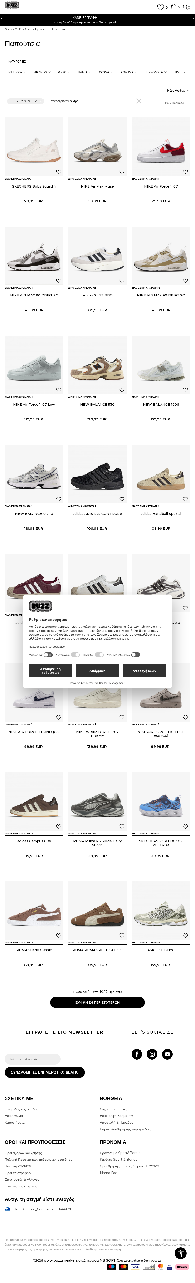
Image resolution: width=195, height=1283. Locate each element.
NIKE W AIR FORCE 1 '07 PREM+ (97, 734)
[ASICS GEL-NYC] (161, 910)
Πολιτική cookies (18, 1166)
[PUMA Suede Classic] (34, 910)
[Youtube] (167, 1054)
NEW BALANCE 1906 (161, 404)
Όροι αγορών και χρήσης (23, 1153)
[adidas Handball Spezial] (161, 474)
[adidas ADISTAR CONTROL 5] (97, 474)
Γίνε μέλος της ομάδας (21, 1109)
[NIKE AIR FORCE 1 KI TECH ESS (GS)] (161, 692)
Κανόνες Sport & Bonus (118, 1159)
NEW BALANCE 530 (97, 404)
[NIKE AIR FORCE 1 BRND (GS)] (34, 692)
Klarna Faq (108, 1173)
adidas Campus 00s (34, 841)
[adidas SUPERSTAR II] (34, 583)
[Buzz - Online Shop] (12, 6)
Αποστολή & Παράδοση (118, 1122)
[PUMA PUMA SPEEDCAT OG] (97, 910)
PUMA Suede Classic (34, 950)
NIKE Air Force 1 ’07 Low (34, 404)
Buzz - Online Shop (18, 29)
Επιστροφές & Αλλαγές (22, 1179)
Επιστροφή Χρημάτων (116, 1116)
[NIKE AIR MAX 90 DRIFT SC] (34, 256)
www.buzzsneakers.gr (63, 1260)
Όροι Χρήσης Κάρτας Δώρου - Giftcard (129, 1166)
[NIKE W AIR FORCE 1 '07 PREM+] (97, 692)
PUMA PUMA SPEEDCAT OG (97, 950)
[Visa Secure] (169, 1267)
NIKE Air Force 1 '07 (161, 186)
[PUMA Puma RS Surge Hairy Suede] (97, 801)
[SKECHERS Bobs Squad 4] (34, 146)
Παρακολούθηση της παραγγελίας (125, 1129)
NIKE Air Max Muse (97, 186)
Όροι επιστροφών (18, 1173)
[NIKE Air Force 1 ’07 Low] (34, 365)
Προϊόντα (41, 29)
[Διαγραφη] (138, 100)
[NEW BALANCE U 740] (34, 474)
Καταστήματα (15, 1122)
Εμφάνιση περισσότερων (97, 1002)
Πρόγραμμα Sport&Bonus (120, 1153)
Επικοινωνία (14, 1116)
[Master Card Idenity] (160, 1267)
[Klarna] (182, 1267)
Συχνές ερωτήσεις (113, 1109)
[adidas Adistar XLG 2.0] (161, 583)
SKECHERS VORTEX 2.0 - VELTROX (161, 843)
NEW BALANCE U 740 (34, 514)
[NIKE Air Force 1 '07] (161, 146)
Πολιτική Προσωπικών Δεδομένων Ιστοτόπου (39, 1159)
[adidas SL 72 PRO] (97, 256)
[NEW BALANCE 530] (97, 365)
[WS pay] (149, 1267)
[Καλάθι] (173, 9)
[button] (19, 61)
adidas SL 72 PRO (97, 295)
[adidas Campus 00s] (34, 801)
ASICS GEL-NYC (161, 950)
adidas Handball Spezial (161, 514)
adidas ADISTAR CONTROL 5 (97, 514)
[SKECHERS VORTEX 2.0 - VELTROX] (161, 801)
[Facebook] (137, 1054)
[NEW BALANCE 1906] (161, 365)
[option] (97, 19)
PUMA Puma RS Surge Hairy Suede (97, 843)
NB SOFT (108, 1260)
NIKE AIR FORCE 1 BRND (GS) (34, 732)
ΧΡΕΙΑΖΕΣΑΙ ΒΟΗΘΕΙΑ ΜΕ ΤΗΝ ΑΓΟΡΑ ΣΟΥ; (97, 17)
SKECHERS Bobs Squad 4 (34, 186)
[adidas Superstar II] (97, 583)
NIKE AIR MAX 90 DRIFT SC (34, 295)
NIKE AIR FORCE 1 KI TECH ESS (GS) (161, 734)
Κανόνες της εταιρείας (21, 1186)
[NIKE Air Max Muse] (97, 146)
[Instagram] (152, 1054)
